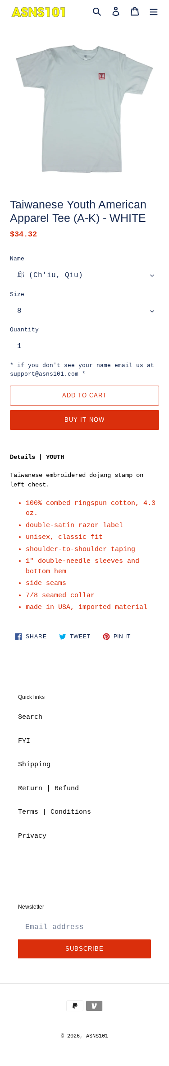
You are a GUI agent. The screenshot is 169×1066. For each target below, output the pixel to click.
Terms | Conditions (54, 812)
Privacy (32, 836)
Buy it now (84, 419)
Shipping (34, 765)
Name (17, 258)
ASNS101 (97, 1036)
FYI (24, 741)
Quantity (24, 329)
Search (30, 717)
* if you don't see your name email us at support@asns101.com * (82, 370)
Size (17, 294)
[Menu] (153, 12)
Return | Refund (48, 788)
